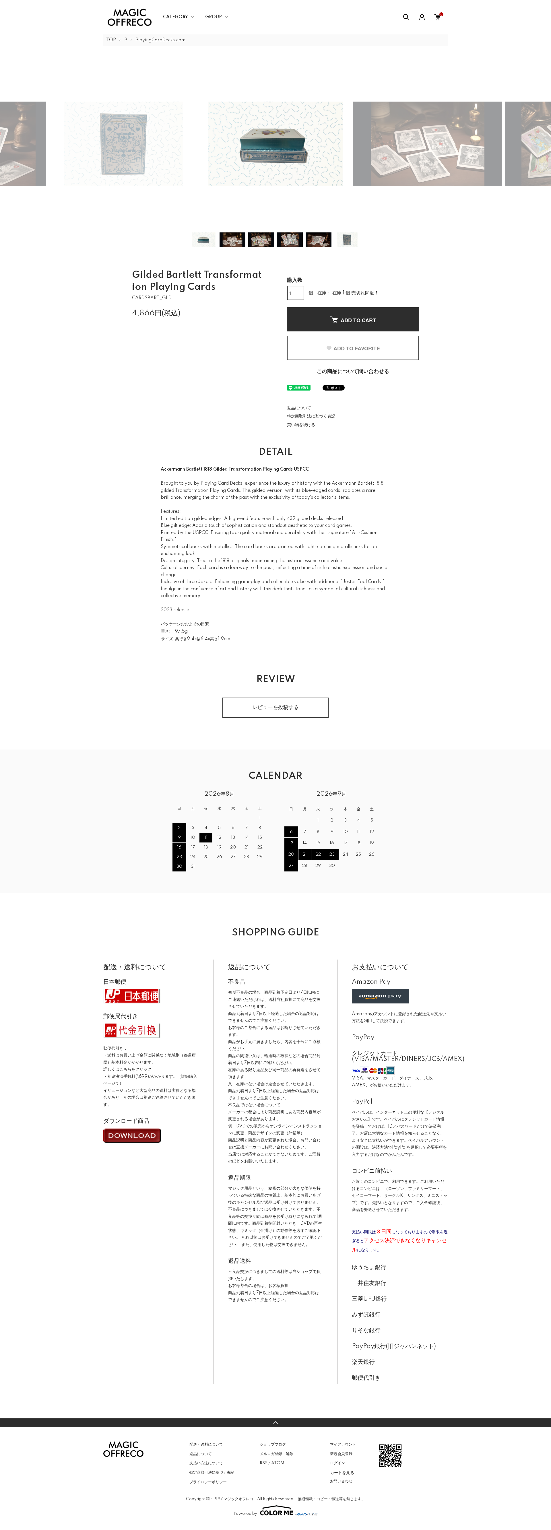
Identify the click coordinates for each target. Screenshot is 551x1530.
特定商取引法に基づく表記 (311, 416)
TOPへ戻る (275, 1422)
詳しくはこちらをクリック (127, 1069)
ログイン (337, 1463)
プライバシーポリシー (208, 1482)
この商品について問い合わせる (353, 371)
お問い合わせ (341, 1481)
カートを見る (342, 1472)
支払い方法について (206, 1463)
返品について (299, 408)
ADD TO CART (358, 320)
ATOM (277, 1463)
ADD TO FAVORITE (356, 348)
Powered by (245, 1514)
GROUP (213, 17)
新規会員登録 (341, 1454)
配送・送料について (206, 1444)
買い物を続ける (301, 425)
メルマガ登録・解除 (276, 1454)
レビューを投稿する (275, 707)
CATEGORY (175, 17)
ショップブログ (273, 1444)
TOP (111, 40)
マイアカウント (343, 1444)
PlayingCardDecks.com (160, 40)
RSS (263, 1463)
